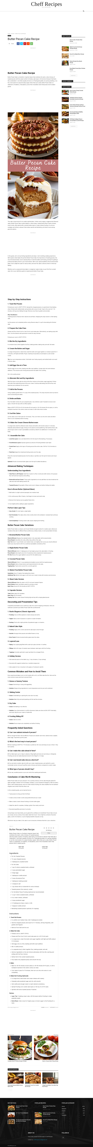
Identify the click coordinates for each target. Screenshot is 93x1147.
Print (49, 833)
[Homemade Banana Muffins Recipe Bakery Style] (16, 1078)
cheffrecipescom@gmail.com (40, 1139)
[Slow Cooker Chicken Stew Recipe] (65, 41)
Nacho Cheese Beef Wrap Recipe (50, 1061)
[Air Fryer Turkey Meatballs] (11, 1114)
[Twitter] (21, 43)
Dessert (12, 33)
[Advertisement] (46, 23)
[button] (83, 11)
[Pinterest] (24, 43)
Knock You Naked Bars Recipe (77, 54)
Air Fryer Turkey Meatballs (22, 1113)
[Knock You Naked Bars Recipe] (65, 55)
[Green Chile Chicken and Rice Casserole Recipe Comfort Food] (65, 106)
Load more (73, 75)
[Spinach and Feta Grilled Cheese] (11, 1107)
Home (9, 33)
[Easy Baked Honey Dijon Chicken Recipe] (65, 70)
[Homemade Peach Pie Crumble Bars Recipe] (33, 1078)
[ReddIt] (28, 43)
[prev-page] (9, 1090)
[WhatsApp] (31, 43)
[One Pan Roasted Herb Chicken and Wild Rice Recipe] (11, 1121)
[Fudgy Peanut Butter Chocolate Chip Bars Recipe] (50, 1078)
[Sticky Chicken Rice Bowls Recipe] (65, 63)
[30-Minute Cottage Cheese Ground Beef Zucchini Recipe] (65, 120)
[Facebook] (18, 43)
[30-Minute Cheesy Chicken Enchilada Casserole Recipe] (65, 99)
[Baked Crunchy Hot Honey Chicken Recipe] (65, 48)
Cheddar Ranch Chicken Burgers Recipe (17, 1061)
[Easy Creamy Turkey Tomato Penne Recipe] (65, 92)
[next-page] (11, 1090)
